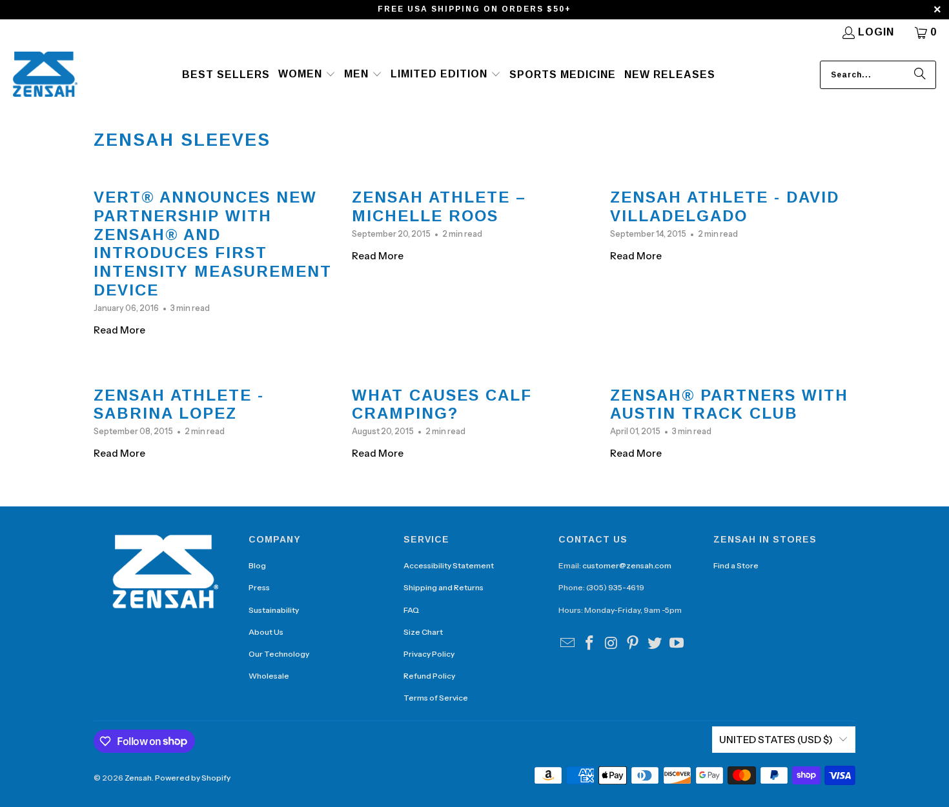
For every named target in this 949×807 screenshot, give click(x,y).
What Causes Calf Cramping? (442, 404)
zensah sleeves (182, 140)
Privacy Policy (428, 654)
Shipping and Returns (443, 587)
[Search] (920, 75)
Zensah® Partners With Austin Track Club (729, 404)
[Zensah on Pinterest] (633, 643)
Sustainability (274, 610)
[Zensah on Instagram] (611, 643)
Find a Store (736, 565)
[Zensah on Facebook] (590, 643)
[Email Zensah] (568, 643)
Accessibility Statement (448, 565)
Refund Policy (429, 676)
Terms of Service (435, 697)
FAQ (411, 610)
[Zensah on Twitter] (655, 643)
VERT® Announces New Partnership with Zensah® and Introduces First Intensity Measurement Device (213, 243)
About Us (266, 632)
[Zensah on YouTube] (676, 643)
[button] (307, 75)
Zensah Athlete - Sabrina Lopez (179, 404)
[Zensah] (45, 75)
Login (876, 31)
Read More (119, 330)
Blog (257, 565)
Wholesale (269, 676)
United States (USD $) (776, 739)
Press (259, 587)
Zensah (138, 777)
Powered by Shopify (192, 777)
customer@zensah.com (626, 565)
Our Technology (279, 654)
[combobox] (878, 75)
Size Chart (423, 632)
